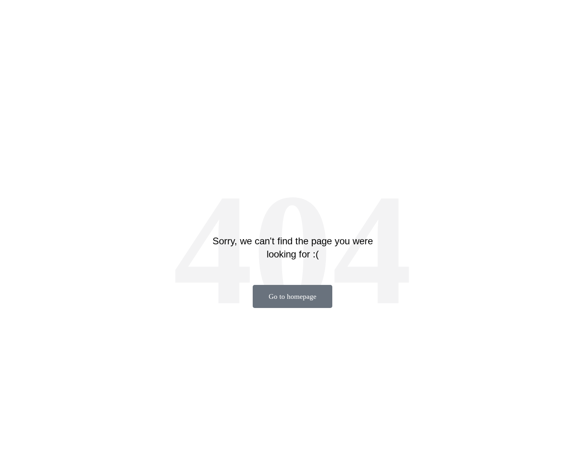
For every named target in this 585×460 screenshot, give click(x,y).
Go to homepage (292, 296)
